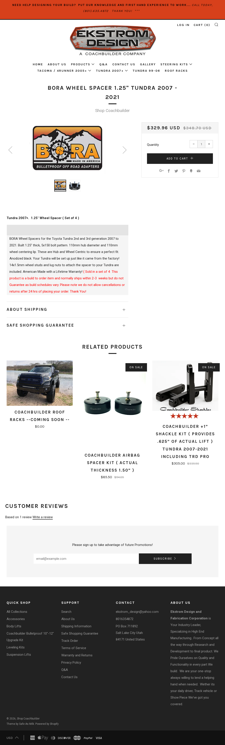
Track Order (69, 641)
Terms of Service (73, 648)
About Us (57, 64)
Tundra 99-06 (146, 71)
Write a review (43, 517)
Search (66, 612)
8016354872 (124, 619)
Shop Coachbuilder (112, 110)
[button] (60, 186)
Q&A (103, 64)
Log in (183, 25)
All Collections (17, 612)
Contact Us (123, 64)
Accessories (16, 619)
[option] (67, 148)
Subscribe (163, 558)
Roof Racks (176, 71)
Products (80, 64)
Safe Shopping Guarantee (79, 633)
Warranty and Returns (77, 655)
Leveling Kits (16, 647)
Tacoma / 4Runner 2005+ (62, 71)
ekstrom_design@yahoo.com (137, 612)
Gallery (148, 64)
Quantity (153, 145)
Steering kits (174, 64)
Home (38, 64)
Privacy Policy (71, 662)
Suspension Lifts (19, 655)
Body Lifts (14, 626)
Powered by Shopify (47, 723)
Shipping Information (76, 626)
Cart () (202, 25)
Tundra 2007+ (110, 71)
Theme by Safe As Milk (20, 723)
